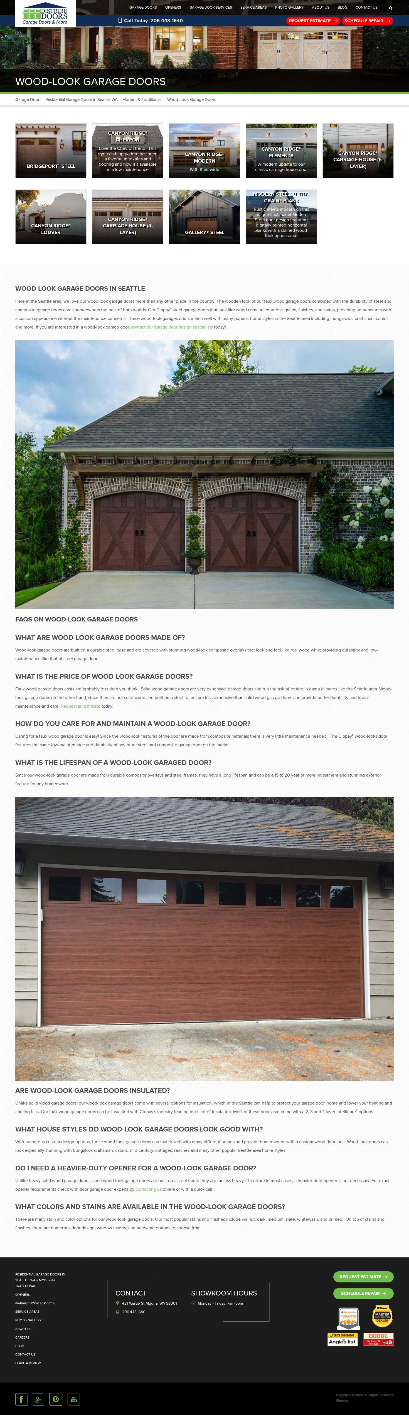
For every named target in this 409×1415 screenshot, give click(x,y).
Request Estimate (310, 21)
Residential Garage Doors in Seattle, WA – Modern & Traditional (103, 99)
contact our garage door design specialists (172, 327)
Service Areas (253, 7)
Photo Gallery (289, 7)
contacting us (148, 1189)
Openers (173, 7)
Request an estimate (80, 706)
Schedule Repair (364, 21)
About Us (320, 7)
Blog (342, 7)
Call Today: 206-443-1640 (153, 21)
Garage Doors (143, 7)
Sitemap (342, 1400)
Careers (22, 1337)
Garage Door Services (210, 7)
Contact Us (367, 7)
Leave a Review (28, 1363)
